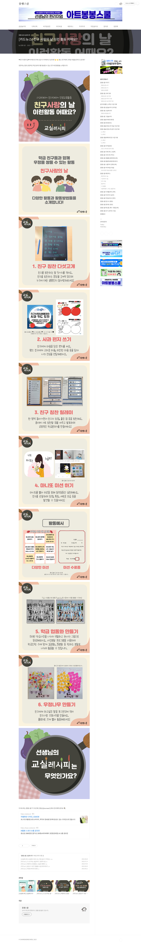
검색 (116, 3)
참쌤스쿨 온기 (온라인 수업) (108, 211)
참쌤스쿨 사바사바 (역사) (107, 155)
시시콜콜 (103, 186)
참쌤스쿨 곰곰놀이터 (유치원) (108, 107)
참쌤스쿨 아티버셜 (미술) (107, 167)
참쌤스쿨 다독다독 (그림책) (107, 152)
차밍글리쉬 (94, 26)
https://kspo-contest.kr (28, 828)
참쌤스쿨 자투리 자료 (106, 98)
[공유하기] (24, 845)
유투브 (111, 233)
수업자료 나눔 (104, 179)
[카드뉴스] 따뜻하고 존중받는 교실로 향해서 (33, 864)
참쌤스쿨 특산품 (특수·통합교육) (109, 208)
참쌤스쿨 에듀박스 (105, 173)
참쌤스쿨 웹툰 (104, 90)
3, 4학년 (103, 132)
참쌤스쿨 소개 (104, 85)
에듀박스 (70, 26)
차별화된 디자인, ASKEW (30, 817)
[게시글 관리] (27, 845)
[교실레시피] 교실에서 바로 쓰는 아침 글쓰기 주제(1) (35, 859)
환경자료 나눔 (104, 176)
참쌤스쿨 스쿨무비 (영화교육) (108, 164)
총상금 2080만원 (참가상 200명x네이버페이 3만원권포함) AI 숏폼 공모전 (44, 833)
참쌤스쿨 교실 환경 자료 (107, 101)
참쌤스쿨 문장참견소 (106, 123)
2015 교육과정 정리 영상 (107, 148)
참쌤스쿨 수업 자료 (106, 96)
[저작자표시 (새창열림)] (38, 845)
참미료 (106, 26)
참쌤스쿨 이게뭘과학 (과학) (107, 192)
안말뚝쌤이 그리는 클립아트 (108, 189)
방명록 (116, 26)
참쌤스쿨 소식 (104, 88)
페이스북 (102, 233)
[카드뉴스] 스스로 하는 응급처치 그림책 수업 (33, 861)
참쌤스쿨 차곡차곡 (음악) (107, 195)
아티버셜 (59, 26)
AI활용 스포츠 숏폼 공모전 (30, 831)
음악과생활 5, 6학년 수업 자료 (108, 104)
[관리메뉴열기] (137, 3)
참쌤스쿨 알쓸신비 (106, 113)
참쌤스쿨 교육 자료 (105, 93)
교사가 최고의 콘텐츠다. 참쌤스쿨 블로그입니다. (35, 910)
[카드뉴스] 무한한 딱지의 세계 (29, 869)
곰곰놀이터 (22, 26)
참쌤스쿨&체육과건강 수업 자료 (109, 137)
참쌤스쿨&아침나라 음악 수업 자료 (110, 129)
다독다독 (34, 26)
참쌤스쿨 (24, 3)
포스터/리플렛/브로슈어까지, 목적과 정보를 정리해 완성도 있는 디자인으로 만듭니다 (48, 819)
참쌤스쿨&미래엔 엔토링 (107, 120)
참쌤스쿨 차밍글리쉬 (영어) (107, 198)
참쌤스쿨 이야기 (104, 82)
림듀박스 (103, 184)
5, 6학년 (103, 134)
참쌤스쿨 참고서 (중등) (106, 201)
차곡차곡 (82, 26)
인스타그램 (106, 233)
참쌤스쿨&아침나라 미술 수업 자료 (110, 126)
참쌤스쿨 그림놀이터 (106, 116)
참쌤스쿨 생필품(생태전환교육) (109, 158)
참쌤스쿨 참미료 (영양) (106, 204)
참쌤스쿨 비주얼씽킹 (106, 146)
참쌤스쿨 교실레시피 (27, 856)
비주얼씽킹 (46, 26)
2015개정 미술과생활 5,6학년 (108, 170)
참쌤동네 (102, 214)
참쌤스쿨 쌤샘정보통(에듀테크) (109, 161)
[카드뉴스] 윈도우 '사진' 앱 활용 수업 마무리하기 (34, 866)
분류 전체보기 (104, 79)
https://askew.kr (26, 814)
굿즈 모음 (103, 181)
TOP (120, 940)
